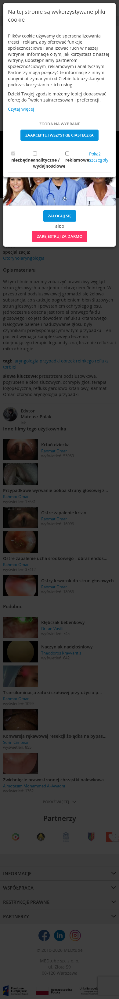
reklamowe (77, 160)
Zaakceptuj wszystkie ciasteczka (59, 135)
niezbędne (22, 160)
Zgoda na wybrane (59, 124)
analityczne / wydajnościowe (49, 163)
